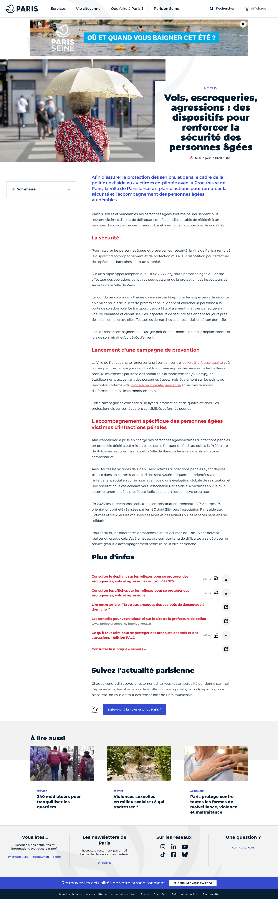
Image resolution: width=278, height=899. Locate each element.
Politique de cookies (185, 894)
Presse (145, 894)
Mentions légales (70, 894)
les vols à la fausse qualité (202, 362)
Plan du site (211, 894)
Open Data (160, 894)
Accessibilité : (111, 894)
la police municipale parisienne (156, 385)
